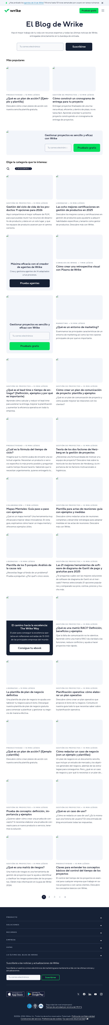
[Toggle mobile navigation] (102, 11)
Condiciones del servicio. (31, 1019)
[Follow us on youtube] (95, 994)
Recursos (11, 932)
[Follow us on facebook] (84, 994)
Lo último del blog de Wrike (22, 955)
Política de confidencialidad (83, 1016)
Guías (9, 947)
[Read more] (27, 94)
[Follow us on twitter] (78, 994)
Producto (11, 917)
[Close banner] (102, 3)
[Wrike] (12, 11)
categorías (22, 169)
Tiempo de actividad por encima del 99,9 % (64, 1007)
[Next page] (60, 897)
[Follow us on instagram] (101, 994)
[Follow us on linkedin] (90, 994)
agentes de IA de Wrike (34, 3)
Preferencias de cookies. (52, 1019)
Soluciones (12, 925)
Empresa (11, 940)
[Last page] (65, 897)
